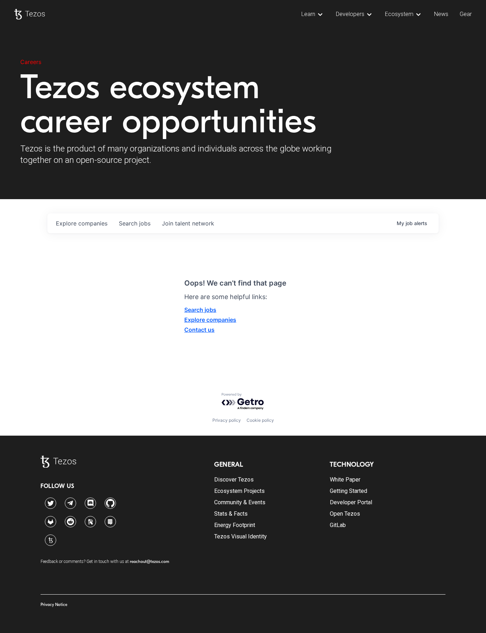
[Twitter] (50, 503)
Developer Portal (351, 502)
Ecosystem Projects (239, 491)
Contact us (199, 329)
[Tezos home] (29, 14)
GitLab (338, 525)
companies (81, 223)
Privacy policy (226, 420)
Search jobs (200, 309)
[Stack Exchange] (110, 521)
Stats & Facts (231, 513)
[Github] (110, 503)
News (441, 14)
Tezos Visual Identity (240, 536)
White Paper (345, 479)
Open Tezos (345, 513)
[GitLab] (50, 521)
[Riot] (90, 521)
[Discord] (90, 503)
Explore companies (210, 319)
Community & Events (239, 502)
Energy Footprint (234, 525)
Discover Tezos (234, 479)
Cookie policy (260, 420)
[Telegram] (70, 501)
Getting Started (348, 491)
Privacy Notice (54, 604)
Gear (466, 14)
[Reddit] (70, 521)
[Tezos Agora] (50, 540)
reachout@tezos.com (149, 561)
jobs (134, 223)
